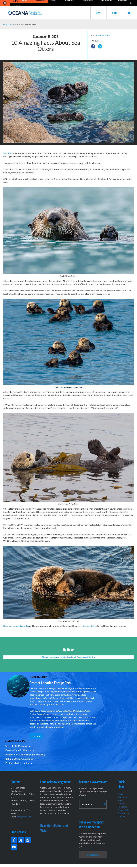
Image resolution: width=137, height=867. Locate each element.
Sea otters (8, 153)
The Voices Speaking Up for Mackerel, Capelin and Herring (68, 657)
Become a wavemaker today (16, 626)
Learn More (36, 736)
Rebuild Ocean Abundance (19, 758)
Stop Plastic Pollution (16, 745)
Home (5, 24)
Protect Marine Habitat (17, 763)
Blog (10, 24)
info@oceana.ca (24, 816)
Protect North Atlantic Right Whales (24, 754)
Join (114, 12)
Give (98, 12)
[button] (93, 46)
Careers (121, 803)
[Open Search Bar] (131, 3)
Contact (121, 816)
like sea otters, (89, 626)
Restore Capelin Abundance (19, 750)
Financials (122, 806)
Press (120, 794)
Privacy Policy (124, 810)
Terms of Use (123, 813)
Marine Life (123, 797)
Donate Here (93, 854)
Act (130, 12)
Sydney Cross (102, 35)
